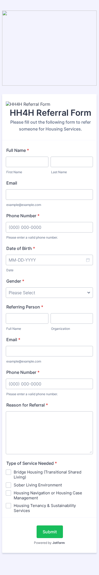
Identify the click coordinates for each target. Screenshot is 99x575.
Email (11, 183)
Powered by (49, 543)
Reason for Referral (27, 405)
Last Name (59, 172)
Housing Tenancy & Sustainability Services (45, 508)
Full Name (17, 150)
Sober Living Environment (38, 484)
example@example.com (23, 205)
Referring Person (24, 307)
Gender (15, 281)
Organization (60, 329)
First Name (14, 172)
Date (9, 270)
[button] (87, 260)
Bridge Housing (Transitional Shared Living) (47, 475)
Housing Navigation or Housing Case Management (48, 495)
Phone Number (22, 215)
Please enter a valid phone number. (32, 237)
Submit (50, 531)
